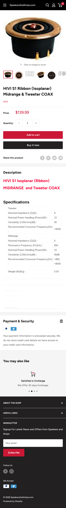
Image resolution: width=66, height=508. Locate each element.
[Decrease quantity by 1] (19, 123)
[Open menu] (4, 5)
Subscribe (14, 452)
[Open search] (47, 5)
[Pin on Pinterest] (48, 157)
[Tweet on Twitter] (54, 157)
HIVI (5, 101)
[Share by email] (60, 157)
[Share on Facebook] (42, 157)
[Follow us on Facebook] (5, 471)
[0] (60, 5)
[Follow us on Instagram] (11, 471)
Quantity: (8, 123)
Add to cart (33, 134)
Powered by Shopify (12, 501)
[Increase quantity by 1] (36, 123)
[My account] (53, 5)
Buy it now (33, 145)
